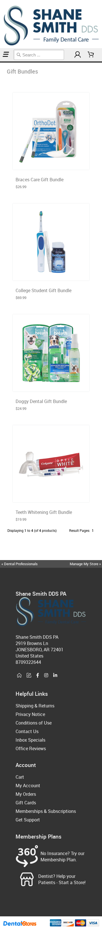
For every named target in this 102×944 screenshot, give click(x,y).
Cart (20, 777)
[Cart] (91, 54)
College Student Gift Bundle (43, 290)
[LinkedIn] (55, 675)
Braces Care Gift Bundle (39, 179)
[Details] (65, 164)
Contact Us (27, 731)
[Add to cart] (51, 164)
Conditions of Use (34, 723)
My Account (28, 785)
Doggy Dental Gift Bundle (41, 401)
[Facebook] (37, 675)
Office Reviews (31, 748)
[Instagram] (46, 675)
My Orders (26, 794)
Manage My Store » (86, 563)
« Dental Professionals (19, 563)
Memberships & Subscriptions (46, 811)
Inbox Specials (30, 740)
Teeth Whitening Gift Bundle (44, 512)
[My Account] (77, 54)
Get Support (28, 820)
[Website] (19, 675)
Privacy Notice (30, 714)
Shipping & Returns (35, 706)
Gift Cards (26, 802)
